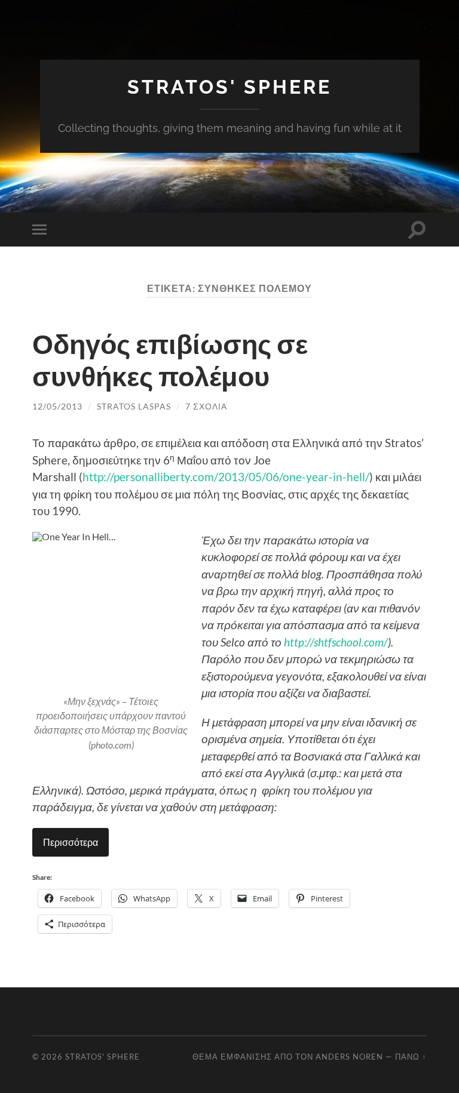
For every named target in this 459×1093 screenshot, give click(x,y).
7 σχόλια (206, 406)
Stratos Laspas (134, 406)
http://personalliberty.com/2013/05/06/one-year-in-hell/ (225, 477)
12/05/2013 (57, 406)
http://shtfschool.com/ (336, 642)
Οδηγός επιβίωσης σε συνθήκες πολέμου (170, 360)
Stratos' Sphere (229, 87)
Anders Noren (349, 1056)
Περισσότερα (70, 842)
